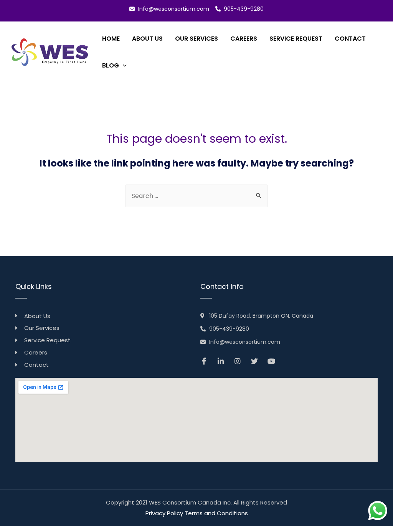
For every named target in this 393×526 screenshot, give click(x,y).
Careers (243, 38)
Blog (110, 65)
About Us (147, 38)
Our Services (196, 38)
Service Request (295, 38)
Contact (350, 38)
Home (111, 38)
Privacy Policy (164, 513)
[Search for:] (196, 195)
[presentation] (123, 65)
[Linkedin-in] (220, 361)
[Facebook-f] (203, 361)
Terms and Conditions (216, 513)
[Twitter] (254, 361)
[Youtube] (271, 361)
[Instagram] (237, 361)
